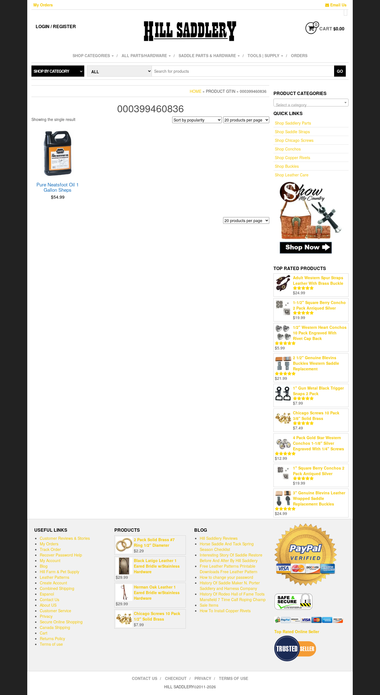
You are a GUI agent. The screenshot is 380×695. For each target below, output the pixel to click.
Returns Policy (52, 638)
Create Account (53, 582)
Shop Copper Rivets (292, 157)
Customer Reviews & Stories (65, 538)
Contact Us (49, 599)
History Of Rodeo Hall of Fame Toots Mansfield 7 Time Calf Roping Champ (233, 596)
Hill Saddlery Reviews (219, 538)
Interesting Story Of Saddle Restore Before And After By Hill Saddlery (231, 557)
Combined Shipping (57, 588)
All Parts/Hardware (145, 55)
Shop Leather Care (292, 175)
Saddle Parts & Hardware (208, 55)
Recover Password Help (61, 555)
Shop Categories (92, 55)
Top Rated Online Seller (296, 631)
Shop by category (51, 71)
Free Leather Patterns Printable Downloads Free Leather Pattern (228, 568)
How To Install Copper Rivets (225, 610)
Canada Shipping (55, 627)
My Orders (43, 5)
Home (195, 91)
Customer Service (55, 610)
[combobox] (311, 102)
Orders (299, 55)
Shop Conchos (288, 149)
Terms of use (51, 644)
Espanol (47, 594)
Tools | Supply (264, 55)
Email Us (338, 5)
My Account (50, 560)
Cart (43, 633)
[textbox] (311, 105)
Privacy (46, 616)
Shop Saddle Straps (292, 131)
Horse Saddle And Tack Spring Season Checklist (227, 546)
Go (340, 71)
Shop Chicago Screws (294, 140)
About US (48, 605)
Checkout (176, 678)
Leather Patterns (54, 577)
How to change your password (226, 577)
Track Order (50, 549)
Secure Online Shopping (61, 621)
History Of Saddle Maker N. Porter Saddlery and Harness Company (230, 585)
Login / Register (56, 26)
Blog (44, 566)
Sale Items (209, 605)
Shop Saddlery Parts (293, 123)
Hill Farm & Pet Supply (59, 571)
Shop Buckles (287, 166)
